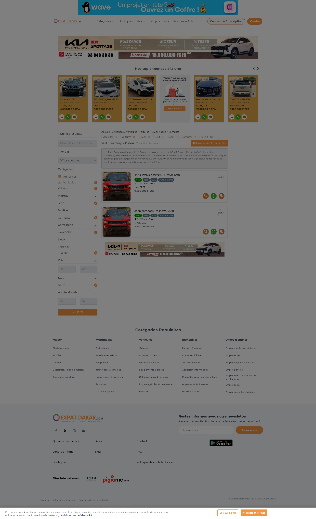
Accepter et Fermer (254, 512)
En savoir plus (228, 512)
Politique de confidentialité (76, 515)
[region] (158, 513)
